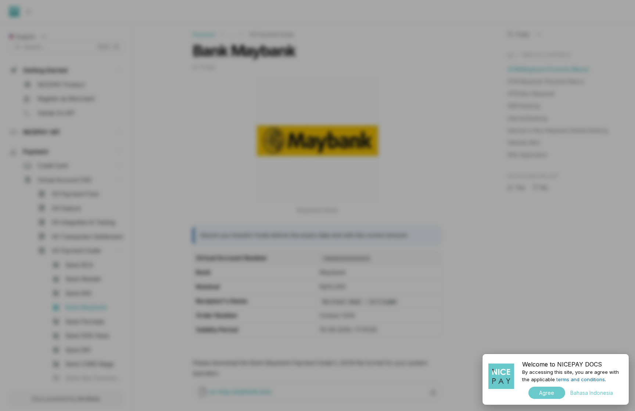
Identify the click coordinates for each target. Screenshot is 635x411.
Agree (546, 393)
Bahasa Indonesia (591, 393)
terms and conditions (580, 379)
